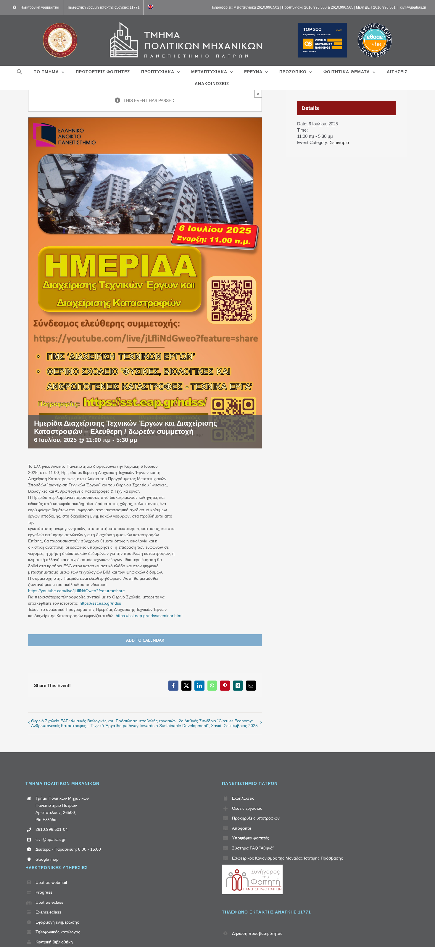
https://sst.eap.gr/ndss (99, 603)
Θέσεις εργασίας (247, 808)
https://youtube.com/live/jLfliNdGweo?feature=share (76, 590)
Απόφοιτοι (241, 828)
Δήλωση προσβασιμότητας (257, 933)
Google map (47, 859)
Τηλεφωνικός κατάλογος (58, 932)
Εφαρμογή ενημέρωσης (57, 922)
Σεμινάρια (339, 142)
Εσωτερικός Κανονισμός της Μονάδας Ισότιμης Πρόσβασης (287, 858)
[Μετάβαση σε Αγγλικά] (150, 7)
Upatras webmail (51, 882)
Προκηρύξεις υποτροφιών (256, 818)
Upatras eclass (49, 902)
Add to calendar (145, 640)
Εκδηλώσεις (243, 798)
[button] (19, 72)
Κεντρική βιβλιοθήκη (54, 942)
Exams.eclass (48, 912)
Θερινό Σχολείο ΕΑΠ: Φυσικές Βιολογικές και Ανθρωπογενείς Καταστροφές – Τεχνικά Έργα (73, 723)
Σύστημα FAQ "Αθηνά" (253, 848)
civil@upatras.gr (413, 7)
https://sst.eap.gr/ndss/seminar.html (149, 615)
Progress (44, 892)
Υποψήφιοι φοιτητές (250, 838)
